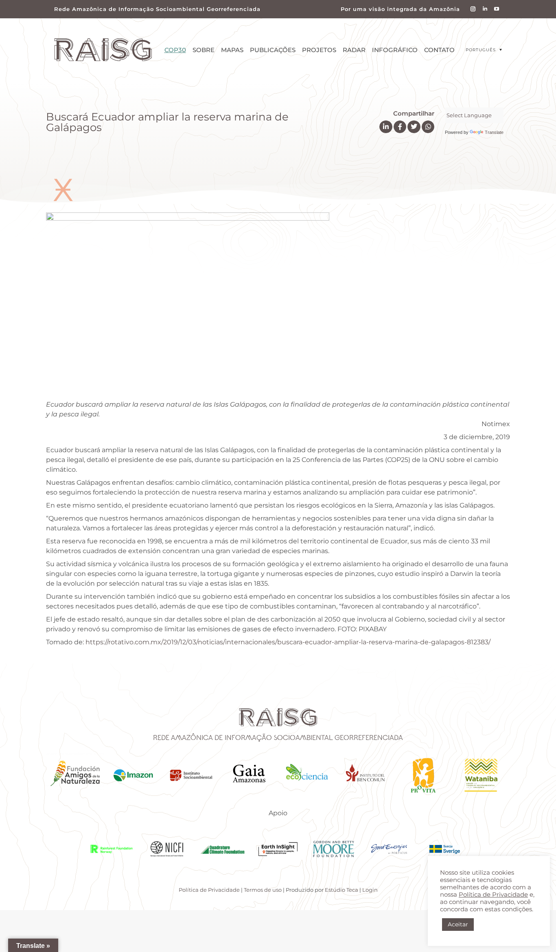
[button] (484, 50)
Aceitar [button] (458, 924)
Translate (494, 132)
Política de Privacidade (209, 889)
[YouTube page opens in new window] (497, 9)
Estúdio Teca (341, 889)
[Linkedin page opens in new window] (485, 9)
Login (370, 889)
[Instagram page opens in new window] (473, 9)
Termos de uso (263, 889)
